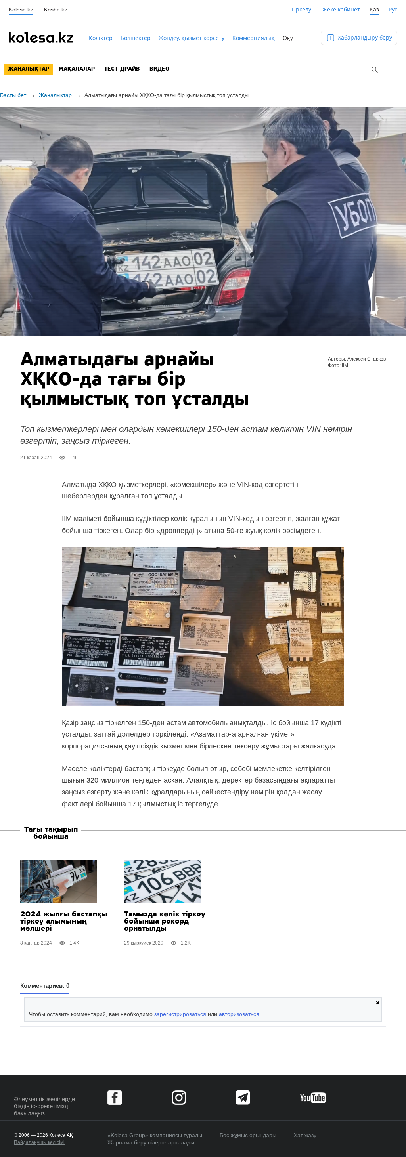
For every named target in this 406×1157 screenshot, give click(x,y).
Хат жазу (305, 1135)
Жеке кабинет (341, 9)
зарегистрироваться (180, 1014)
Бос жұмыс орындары (248, 1135)
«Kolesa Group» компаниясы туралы (154, 1135)
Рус (393, 9)
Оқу (288, 38)
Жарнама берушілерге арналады (150, 1142)
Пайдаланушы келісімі (39, 1142)
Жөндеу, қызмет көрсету (191, 38)
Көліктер (101, 38)
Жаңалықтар (28, 69)
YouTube (313, 1097)
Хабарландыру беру (364, 37)
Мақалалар (77, 69)
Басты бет (13, 95)
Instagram (179, 1097)
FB (114, 1097)
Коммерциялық (253, 38)
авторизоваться (239, 1014)
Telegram (243, 1097)
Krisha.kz (55, 9)
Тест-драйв (122, 69)
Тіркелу (301, 9)
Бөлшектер (136, 38)
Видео (159, 69)
